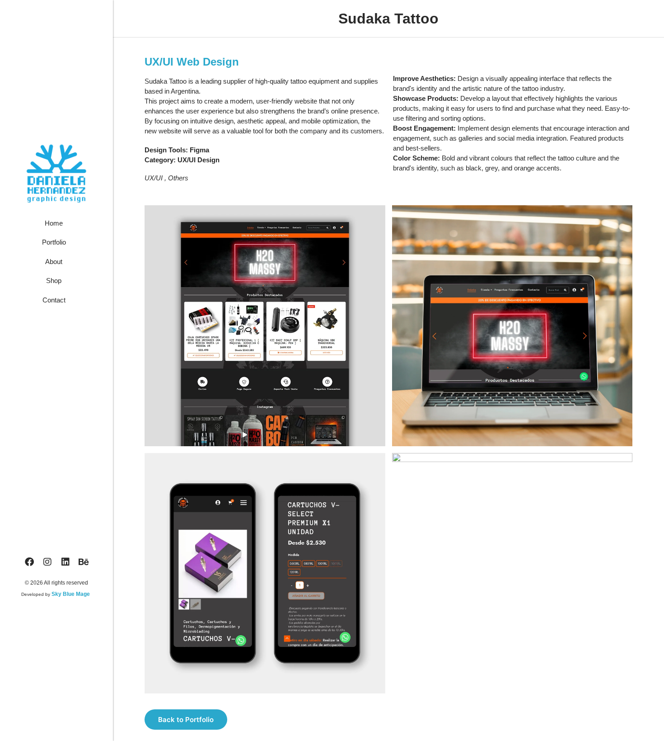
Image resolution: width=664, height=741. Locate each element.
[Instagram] (47, 561)
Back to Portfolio (186, 719)
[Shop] (56, 283)
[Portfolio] (56, 244)
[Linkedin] (65, 561)
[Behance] (83, 561)
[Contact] (56, 302)
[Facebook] (29, 561)
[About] (56, 264)
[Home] (56, 225)
